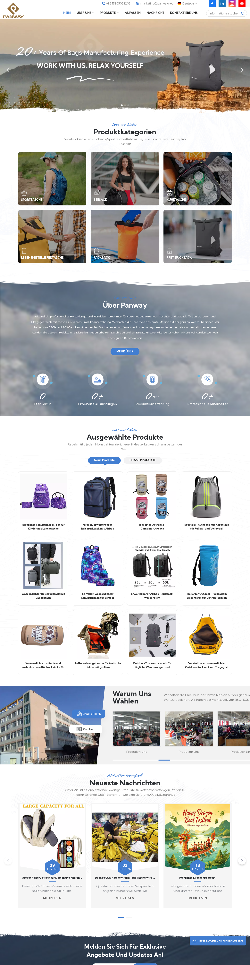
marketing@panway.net (156, 3)
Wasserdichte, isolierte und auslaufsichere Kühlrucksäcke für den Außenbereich (43, 665)
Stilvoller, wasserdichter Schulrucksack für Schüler (97, 596)
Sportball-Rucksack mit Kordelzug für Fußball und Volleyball (206, 527)
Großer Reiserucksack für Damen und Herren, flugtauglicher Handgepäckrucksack (52, 878)
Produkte (108, 13)
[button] (122, 105)
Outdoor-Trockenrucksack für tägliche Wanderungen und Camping (152, 665)
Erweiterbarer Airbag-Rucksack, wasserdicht (152, 596)
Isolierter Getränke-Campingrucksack (152, 527)
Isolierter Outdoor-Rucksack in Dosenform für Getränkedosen (207, 596)
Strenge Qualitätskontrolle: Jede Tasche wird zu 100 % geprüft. (125, 878)
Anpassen (133, 13)
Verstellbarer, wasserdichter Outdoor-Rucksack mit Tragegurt (207, 665)
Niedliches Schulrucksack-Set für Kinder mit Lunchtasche (43, 527)
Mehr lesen (52, 898)
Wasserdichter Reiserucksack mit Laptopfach (43, 596)
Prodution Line (136, 751)
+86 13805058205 (118, 3)
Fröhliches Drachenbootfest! (197, 878)
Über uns (84, 13)
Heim (67, 13)
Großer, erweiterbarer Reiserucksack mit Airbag (97, 527)
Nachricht (155, 13)
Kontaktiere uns (184, 13)
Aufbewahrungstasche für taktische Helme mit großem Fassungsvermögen (97, 665)
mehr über (124, 351)
